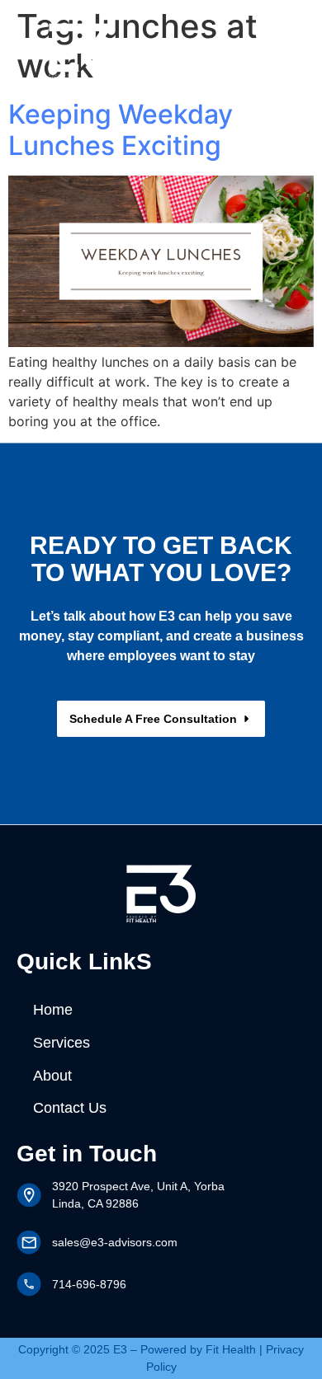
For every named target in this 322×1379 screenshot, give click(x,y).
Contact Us (70, 1108)
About (52, 1075)
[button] (261, 48)
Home (53, 1009)
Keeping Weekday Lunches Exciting (120, 130)
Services (61, 1042)
